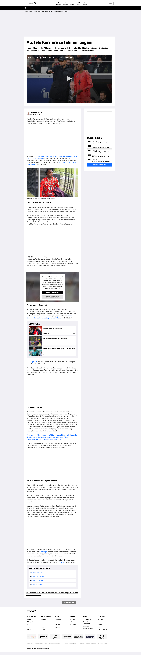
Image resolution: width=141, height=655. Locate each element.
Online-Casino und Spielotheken (88, 622)
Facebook (43, 619)
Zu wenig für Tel (32, 362)
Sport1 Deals (72, 624)
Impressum (30, 643)
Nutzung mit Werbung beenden (87, 643)
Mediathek (58, 619)
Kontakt (100, 624)
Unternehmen (101, 619)
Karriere (100, 622)
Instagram (44, 622)
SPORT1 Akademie (88, 628)
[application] (69, 79)
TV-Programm (87, 619)
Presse (99, 627)
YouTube (43, 629)
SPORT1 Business (102, 629)
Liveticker (71, 622)
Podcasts (57, 624)
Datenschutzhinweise (41, 643)
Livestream (58, 622)
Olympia (29, 629)
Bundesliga (43, 552)
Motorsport (30, 622)
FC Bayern (62, 562)
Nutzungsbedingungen (71, 643)
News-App (72, 619)
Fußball (29, 619)
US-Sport (29, 627)
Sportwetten (86, 626)
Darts (28, 624)
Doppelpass (58, 627)
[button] (69, 78)
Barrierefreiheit (102, 643)
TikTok (42, 627)
